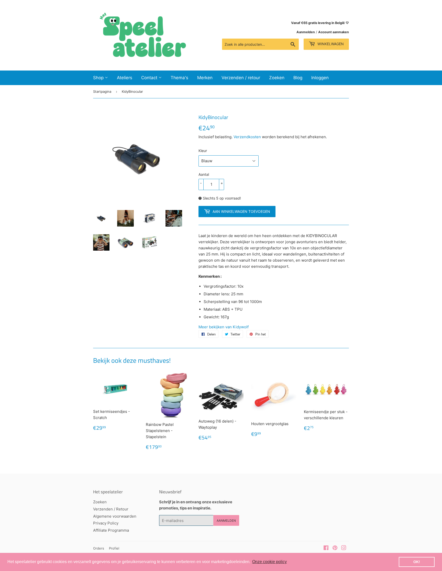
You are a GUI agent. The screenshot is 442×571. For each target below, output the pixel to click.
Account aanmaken (333, 32)
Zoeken (276, 77)
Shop (99, 77)
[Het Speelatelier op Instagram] (343, 548)
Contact (150, 77)
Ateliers (124, 77)
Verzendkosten (247, 136)
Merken (205, 77)
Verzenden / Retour (110, 509)
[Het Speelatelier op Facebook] (326, 548)
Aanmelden (305, 32)
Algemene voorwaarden (114, 516)
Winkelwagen (330, 44)
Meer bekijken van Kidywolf (223, 326)
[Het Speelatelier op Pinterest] (335, 548)
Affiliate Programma (111, 530)
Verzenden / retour (241, 77)
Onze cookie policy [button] (269, 562)
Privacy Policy (105, 523)
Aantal (203, 174)
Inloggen (320, 77)
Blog (297, 77)
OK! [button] (416, 562)
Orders (98, 548)
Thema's (179, 77)
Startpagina (102, 91)
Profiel (114, 548)
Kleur (202, 150)
